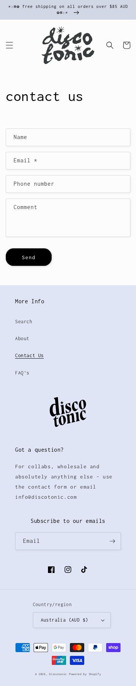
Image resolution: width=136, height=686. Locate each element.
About (22, 338)
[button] (9, 45)
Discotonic (58, 674)
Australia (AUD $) (64, 619)
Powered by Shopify (85, 674)
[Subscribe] (112, 541)
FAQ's (22, 373)
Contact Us (29, 355)
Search (23, 321)
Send (29, 257)
